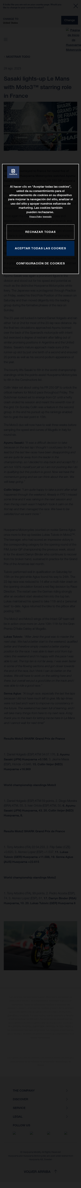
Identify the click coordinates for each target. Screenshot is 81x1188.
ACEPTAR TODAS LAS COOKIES (40, 248)
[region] (40, 219)
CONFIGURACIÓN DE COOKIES (40, 263)
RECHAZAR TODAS (40, 231)
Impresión (47, 216)
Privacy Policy (35, 216)
